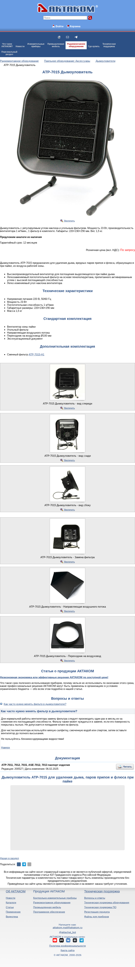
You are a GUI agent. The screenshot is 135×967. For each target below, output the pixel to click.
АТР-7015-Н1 (36, 354)
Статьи (10, 907)
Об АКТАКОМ (15, 891)
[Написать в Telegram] (76, 37)
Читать (127, 766)
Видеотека (12, 916)
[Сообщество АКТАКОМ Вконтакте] (68, 940)
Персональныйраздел (9, 53)
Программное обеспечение (49, 911)
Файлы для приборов (96, 916)
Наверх (5, 747)
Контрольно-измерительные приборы (55, 897)
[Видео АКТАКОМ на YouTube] (55, 940)
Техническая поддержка (102, 891)
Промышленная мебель (47, 907)
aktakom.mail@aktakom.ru (67, 927)
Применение (13, 911)
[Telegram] (24, 864)
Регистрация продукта (97, 911)
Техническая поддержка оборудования (106, 902)
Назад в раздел (9, 858)
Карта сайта (68, 950)
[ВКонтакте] (19, 864)
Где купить (93, 46)
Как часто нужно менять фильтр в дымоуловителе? (35, 704)
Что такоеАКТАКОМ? (7, 45)
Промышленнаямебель (55, 45)
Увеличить (69, 220)
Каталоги (11, 902)
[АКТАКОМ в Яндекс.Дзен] (75, 940)
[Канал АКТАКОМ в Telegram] (81, 940)
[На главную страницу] (59, 37)
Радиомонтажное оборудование (51, 902)
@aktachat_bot (67, 932)
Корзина (75, 26)
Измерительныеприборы (35, 45)
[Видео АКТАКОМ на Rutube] (61, 940)
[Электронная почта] (29, 864)
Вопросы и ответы (94, 897)
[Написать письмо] (67, 37)
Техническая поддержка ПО (100, 907)
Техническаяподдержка (109, 45)
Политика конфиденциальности (67, 945)
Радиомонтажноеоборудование (76, 45)
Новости (20, 46)
